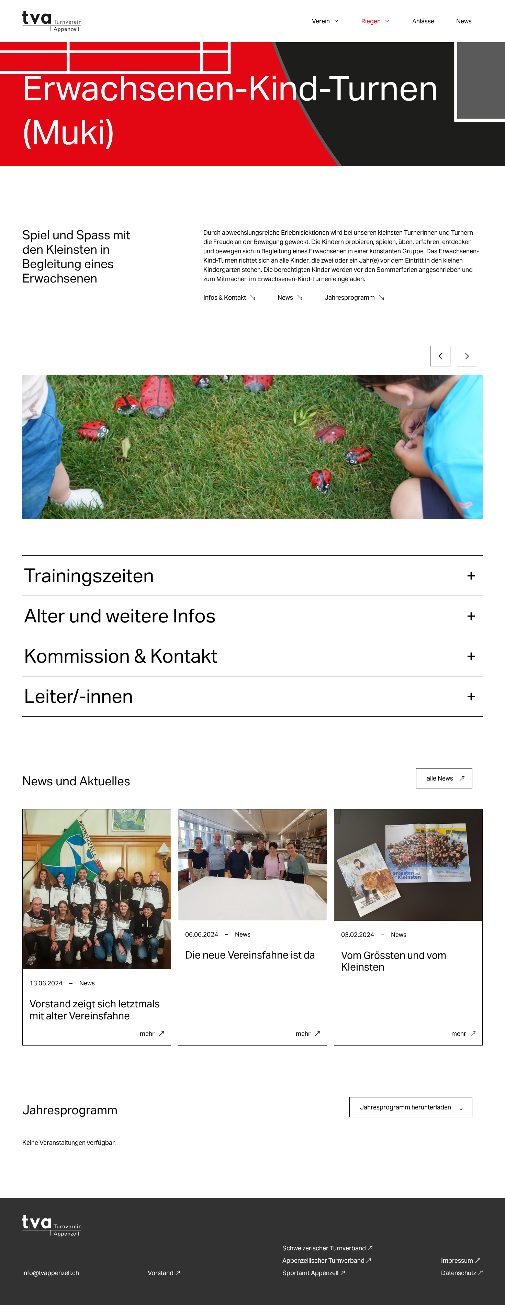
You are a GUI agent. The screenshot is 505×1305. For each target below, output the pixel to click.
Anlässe (423, 21)
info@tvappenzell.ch (50, 1273)
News (464, 21)
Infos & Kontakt (224, 297)
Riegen (371, 21)
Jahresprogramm (350, 297)
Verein (321, 21)
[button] (252, 576)
